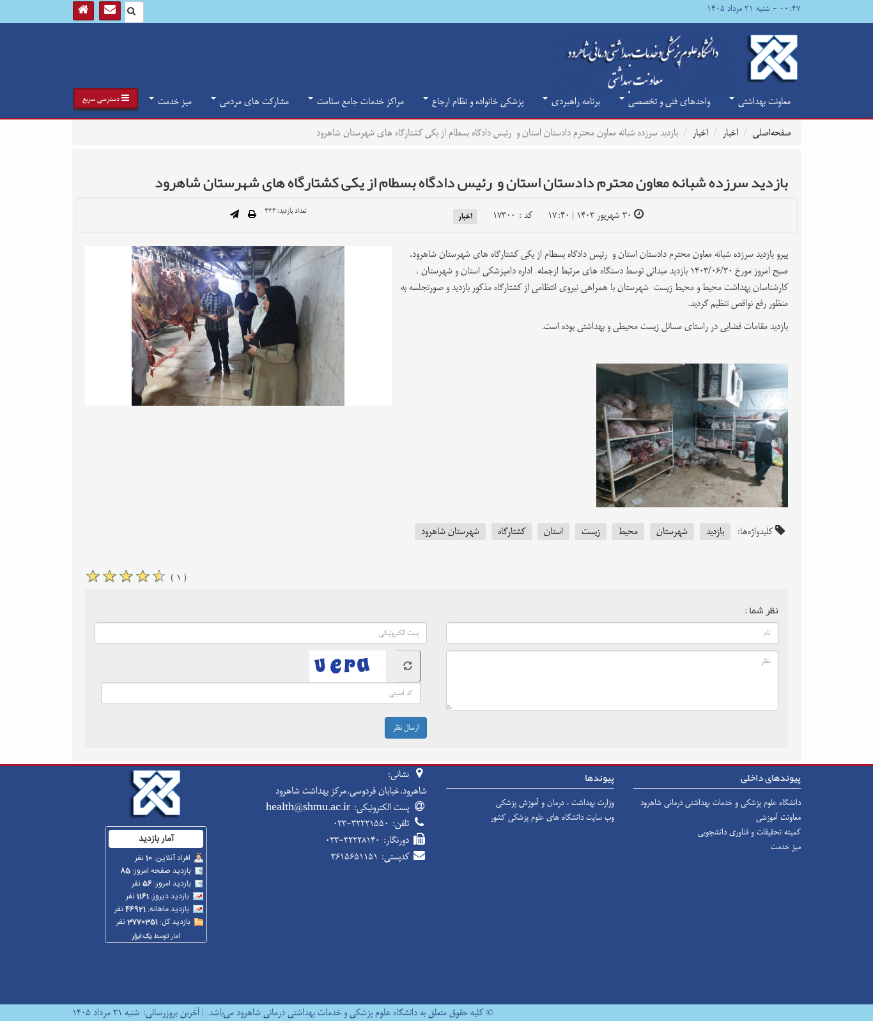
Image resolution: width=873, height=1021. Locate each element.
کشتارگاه (511, 531)
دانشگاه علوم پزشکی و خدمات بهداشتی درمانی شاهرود (720, 802)
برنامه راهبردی (574, 101)
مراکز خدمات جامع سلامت (359, 101)
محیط (628, 531)
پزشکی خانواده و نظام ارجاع (476, 101)
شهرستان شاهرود (450, 531)
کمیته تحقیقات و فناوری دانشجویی (749, 832)
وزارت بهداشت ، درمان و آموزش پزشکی (555, 802)
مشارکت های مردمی (253, 101)
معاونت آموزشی (778, 817)
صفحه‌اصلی (772, 133)
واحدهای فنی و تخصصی (668, 101)
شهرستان (672, 531)
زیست (591, 531)
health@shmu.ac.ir (308, 807)
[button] (105, 98)
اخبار (730, 133)
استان (553, 531)
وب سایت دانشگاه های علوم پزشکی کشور (552, 817)
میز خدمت (173, 101)
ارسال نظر (406, 727)
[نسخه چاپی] (252, 215)
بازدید (715, 531)
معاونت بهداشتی (763, 101)
